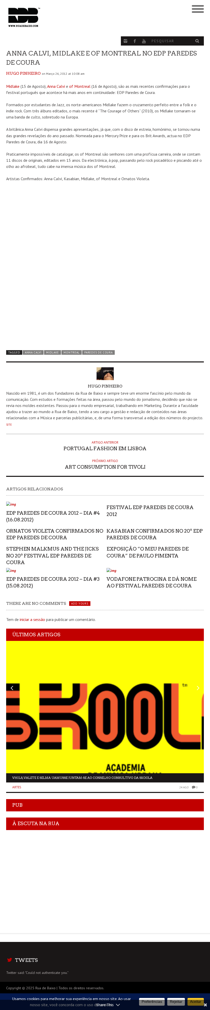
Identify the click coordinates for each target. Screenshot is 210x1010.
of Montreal (79, 86)
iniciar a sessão (32, 619)
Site (9, 424)
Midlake (12, 86)
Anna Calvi (56, 86)
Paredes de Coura (98, 352)
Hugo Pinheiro (23, 73)
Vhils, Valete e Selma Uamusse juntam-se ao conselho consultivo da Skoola (82, 778)
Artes (16, 787)
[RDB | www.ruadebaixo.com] (80, 17)
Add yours (79, 603)
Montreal (72, 352)
